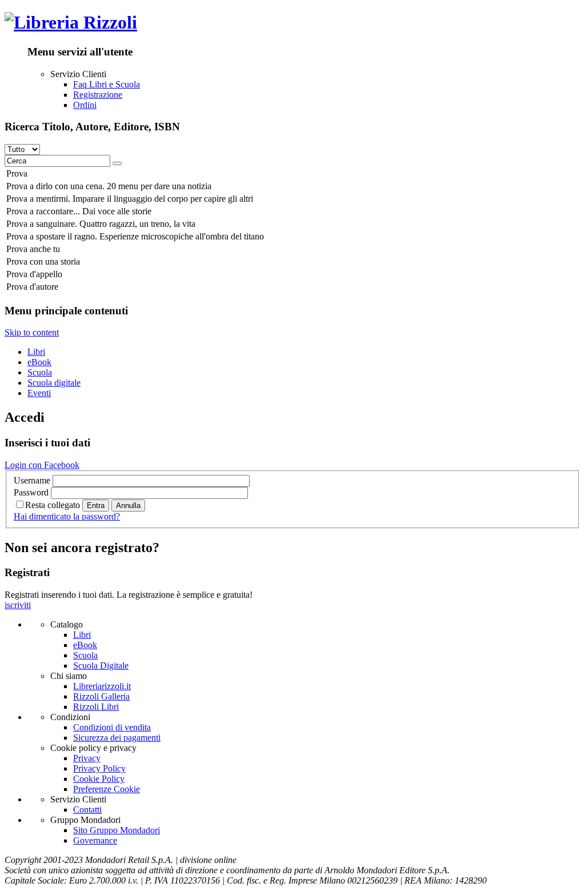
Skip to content (32, 332)
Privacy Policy (99, 768)
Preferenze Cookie (106, 789)
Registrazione (97, 94)
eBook (39, 362)
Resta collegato (52, 505)
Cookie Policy (99, 779)
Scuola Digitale (101, 665)
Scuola (39, 372)
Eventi (39, 393)
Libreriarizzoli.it (102, 686)
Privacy (87, 758)
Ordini (85, 105)
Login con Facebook (42, 465)
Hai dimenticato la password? (67, 516)
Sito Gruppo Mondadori (116, 830)
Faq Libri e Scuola (106, 84)
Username (32, 480)
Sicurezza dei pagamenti (117, 737)
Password (31, 492)
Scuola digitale (54, 382)
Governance (95, 840)
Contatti (87, 809)
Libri (36, 352)
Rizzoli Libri (96, 707)
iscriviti (18, 605)
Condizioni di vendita (112, 727)
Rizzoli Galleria (101, 696)
